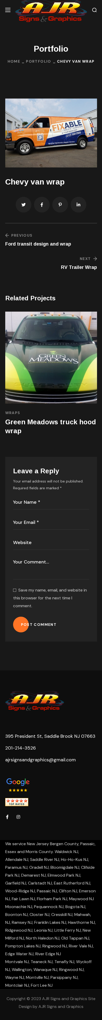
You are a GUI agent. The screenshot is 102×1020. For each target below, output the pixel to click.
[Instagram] (18, 817)
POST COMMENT (39, 624)
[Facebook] (7, 817)
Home (14, 61)
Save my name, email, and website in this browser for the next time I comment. (50, 598)
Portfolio (38, 61)
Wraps (12, 412)
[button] (94, 10)
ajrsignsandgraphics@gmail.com (40, 760)
